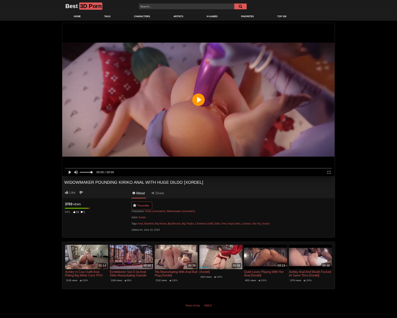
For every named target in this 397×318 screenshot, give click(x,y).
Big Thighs (188, 223)
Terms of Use (192, 305)
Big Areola (161, 223)
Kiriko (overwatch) (155, 211)
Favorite (143, 205)
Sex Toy (256, 223)
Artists (178, 16)
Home (77, 16)
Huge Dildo (234, 223)
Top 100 (281, 16)
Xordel (142, 217)
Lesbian (246, 223)
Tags (107, 16)
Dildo (217, 223)
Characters (142, 16)
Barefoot (149, 223)
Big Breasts (174, 223)
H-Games (212, 16)
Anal (140, 223)
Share (159, 193)
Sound (265, 223)
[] (240, 6)
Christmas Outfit (204, 223)
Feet (223, 223)
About (140, 193)
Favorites (247, 16)
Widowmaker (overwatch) (181, 211)
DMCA (208, 305)
